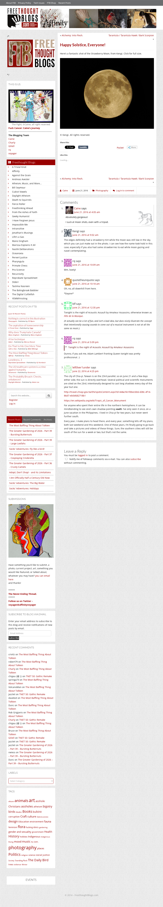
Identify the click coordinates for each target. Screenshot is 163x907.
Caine (11, 138)
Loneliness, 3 (15, 359)
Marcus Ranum (29, 342)
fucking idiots (32, 827)
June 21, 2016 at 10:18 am (86, 283)
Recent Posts (64, 2)
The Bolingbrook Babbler (25, 290)
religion (24, 855)
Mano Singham (20, 241)
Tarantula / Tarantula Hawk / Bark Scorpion (131, 35)
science (31, 855)
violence (17, 864)
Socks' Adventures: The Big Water (27, 483)
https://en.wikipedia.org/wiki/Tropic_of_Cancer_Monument (95, 400)
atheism (38, 806)
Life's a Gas (18, 236)
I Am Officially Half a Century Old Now (29, 477)
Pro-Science (18, 269)
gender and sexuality (19, 831)
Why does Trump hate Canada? (24, 332)
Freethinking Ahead (22, 208)
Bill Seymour (18, 187)
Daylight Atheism (21, 195)
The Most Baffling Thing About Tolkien (28, 352)
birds (11, 812)
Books (27, 811)
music (26, 841)
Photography (102, 190)
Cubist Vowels (19, 191)
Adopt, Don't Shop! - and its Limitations (30, 472)
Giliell (11, 146)
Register (13, 399)
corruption (14, 816)
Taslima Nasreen (21, 286)
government (38, 831)
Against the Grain (21, 175)
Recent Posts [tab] (14, 419)
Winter (24, 864)
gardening (43, 827)
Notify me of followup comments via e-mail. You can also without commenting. (102, 461)
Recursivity (18, 273)
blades (19, 812)
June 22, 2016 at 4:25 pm (85, 371)
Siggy (31, 328)
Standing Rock (21, 860)
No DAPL (34, 842)
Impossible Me (20, 224)
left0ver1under (81, 367)
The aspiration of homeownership (25, 325)
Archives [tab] (48, 419)
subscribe (135, 459)
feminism (12, 827)
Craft (23, 816)
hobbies (23, 836)
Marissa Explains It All (23, 244)
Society (11, 860)
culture (31, 816)
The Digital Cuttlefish (23, 294)
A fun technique (16, 339)
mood (17, 841)
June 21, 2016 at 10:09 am (86, 264)
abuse (11, 801)
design (13, 821)
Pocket (120, 147)
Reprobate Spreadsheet (24, 277)
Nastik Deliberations (23, 249)
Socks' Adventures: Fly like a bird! (27, 448)
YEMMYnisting (19, 298)
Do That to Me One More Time (24, 346)
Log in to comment (125, 190)
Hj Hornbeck (41, 362)
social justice (43, 854)
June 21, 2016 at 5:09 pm (85, 342)
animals (21, 800)
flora (21, 826)
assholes (27, 806)
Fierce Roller (18, 203)
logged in (83, 455)
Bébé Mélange (33, 349)
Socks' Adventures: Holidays (24, 488)
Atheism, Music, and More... (27, 183)
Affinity (16, 171)
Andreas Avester (21, 179)
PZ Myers (31, 321)
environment (36, 821)
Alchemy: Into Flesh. (72, 35)
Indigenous (34, 836)
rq (9, 149)
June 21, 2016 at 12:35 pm (86, 307)
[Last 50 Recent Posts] (16, 314)
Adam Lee (35, 382)
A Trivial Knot (19, 166)
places (40, 848)
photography (22, 847)
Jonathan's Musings (22, 232)
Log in (12, 403)
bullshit (37, 812)
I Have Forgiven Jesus (23, 220)
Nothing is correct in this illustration (26, 318)
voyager (12, 153)
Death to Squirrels (22, 199)
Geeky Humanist (20, 216)
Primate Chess (19, 265)
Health (48, 831)
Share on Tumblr (83, 147)
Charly (11, 142)
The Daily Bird (38, 860)
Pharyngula (18, 261)
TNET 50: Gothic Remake (39, 676)
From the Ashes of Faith (24, 212)
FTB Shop (51, 2)
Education (23, 821)
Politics (14, 854)
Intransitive (18, 228)
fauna (47, 821)
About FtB (11, 2)
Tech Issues (39, 2)
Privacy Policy (24, 2)
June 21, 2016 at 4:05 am (87, 212)
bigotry (47, 806)
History (13, 836)
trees (10, 864)
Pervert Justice (19, 257)
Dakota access (42, 817)
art (32, 800)
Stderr (15, 282)
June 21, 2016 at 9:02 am (85, 234)
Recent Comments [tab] (32, 419)
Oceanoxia (17, 253)
